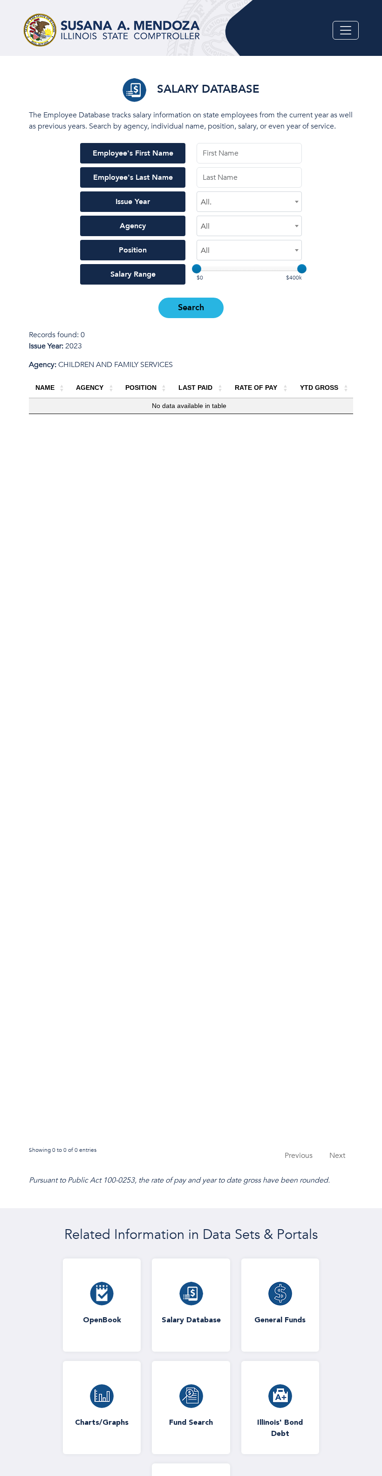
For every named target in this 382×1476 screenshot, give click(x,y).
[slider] (196, 268)
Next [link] (337, 1155)
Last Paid (195, 387)
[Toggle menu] (346, 30)
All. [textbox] (206, 202)
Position (133, 250)
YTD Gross (319, 387)
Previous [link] (299, 1155)
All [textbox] (205, 226)
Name (45, 387)
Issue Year (133, 202)
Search (191, 307)
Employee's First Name (133, 153)
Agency (133, 226)
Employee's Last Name (133, 177)
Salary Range (133, 274)
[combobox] (249, 201)
